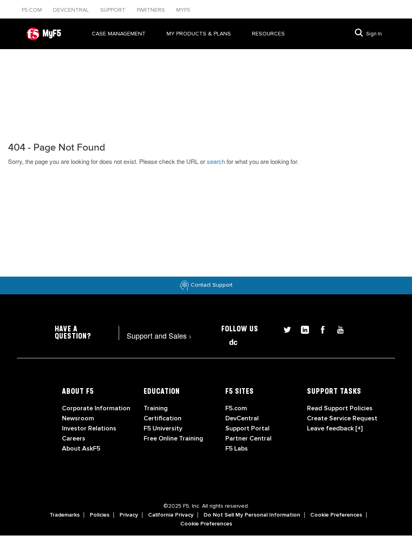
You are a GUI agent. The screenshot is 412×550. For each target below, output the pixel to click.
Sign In (374, 34)
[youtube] (336, 329)
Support (113, 9)
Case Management (119, 33)
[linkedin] (302, 329)
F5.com (32, 9)
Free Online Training (173, 438)
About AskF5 (81, 449)
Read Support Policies (340, 408)
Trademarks (64, 515)
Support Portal (247, 428)
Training (156, 408)
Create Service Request (342, 418)
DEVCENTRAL (72, 9)
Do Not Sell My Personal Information (252, 515)
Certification (162, 418)
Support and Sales (159, 335)
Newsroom (78, 418)
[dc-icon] (229, 341)
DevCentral (242, 418)
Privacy (128, 515)
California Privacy (171, 515)
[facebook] (319, 329)
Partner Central (248, 438)
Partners (152, 9)
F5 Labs (236, 449)
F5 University (163, 428)
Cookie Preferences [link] (336, 515)
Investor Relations (89, 428)
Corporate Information (96, 408)
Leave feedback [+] (335, 428)
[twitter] (284, 329)
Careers (73, 438)
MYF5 (183, 9)
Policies (99, 515)
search (216, 161)
